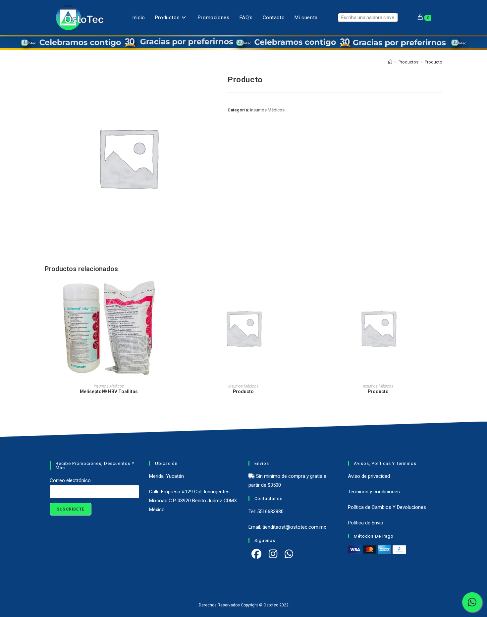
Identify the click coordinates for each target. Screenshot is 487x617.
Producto (433, 62)
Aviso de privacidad (369, 476)
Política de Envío (365, 523)
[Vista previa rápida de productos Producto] (305, 290)
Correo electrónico (70, 480)
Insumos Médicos (267, 109)
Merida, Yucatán (166, 476)
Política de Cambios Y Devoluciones (387, 507)
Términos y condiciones (374, 492)
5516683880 (270, 511)
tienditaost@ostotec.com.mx (294, 527)
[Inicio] (390, 62)
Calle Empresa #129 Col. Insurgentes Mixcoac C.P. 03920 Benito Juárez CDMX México (193, 501)
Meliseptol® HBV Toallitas (109, 391)
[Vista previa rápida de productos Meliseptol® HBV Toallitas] (170, 290)
